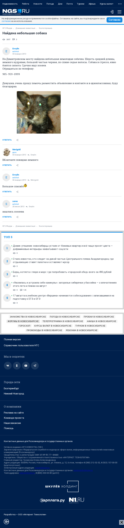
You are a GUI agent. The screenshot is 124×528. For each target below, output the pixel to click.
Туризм (80, 4)
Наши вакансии (12, 423)
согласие (6, 21)
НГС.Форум (7, 28)
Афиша (92, 4)
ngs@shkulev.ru (42, 468)
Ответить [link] (7, 140)
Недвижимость (10, 4)
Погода (50, 4)
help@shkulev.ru (27, 473)
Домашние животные (25, 28)
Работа (25, 4)
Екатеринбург (11, 388)
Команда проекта (14, 417)
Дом (60, 4)
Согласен (114, 19)
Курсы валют (106, 4)
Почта (70, 4)
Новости (37, 4)
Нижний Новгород (14, 393)
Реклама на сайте (14, 412)
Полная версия (12, 339)
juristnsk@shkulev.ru (83, 470)
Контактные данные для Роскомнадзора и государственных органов (38, 441)
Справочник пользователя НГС (21, 345)
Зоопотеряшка (45, 28)
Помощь (9, 428)
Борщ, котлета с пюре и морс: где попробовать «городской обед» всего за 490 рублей (62, 272)
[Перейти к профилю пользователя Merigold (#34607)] (6, 152)
